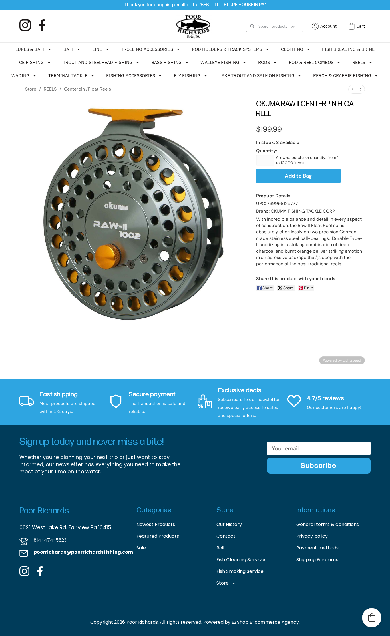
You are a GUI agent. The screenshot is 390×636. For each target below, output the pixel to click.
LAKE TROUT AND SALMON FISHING (256, 75)
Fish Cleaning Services (241, 559)
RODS (264, 62)
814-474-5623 (50, 540)
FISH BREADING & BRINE (348, 49)
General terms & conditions (327, 524)
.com (127, 552)
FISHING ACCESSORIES (130, 75)
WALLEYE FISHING (219, 62)
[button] (371, 617)
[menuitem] (353, 89)
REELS (358, 62)
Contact (226, 536)
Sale (141, 548)
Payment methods (317, 548)
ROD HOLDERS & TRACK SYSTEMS (227, 49)
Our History (229, 524)
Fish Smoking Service (240, 571)
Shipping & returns (317, 559)
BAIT (68, 49)
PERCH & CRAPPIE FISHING (342, 75)
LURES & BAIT (30, 49)
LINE (97, 49)
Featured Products (157, 536)
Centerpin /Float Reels (87, 89)
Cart (361, 26)
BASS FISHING (166, 62)
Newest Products (155, 524)
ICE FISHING (30, 62)
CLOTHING (292, 49)
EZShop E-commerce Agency (265, 622)
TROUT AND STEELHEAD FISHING (98, 62)
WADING (20, 75)
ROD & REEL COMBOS (311, 62)
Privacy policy (312, 536)
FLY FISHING (187, 75)
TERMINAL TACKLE (67, 75)
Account (328, 26)
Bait (220, 548)
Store (30, 89)
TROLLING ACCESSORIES (147, 49)
